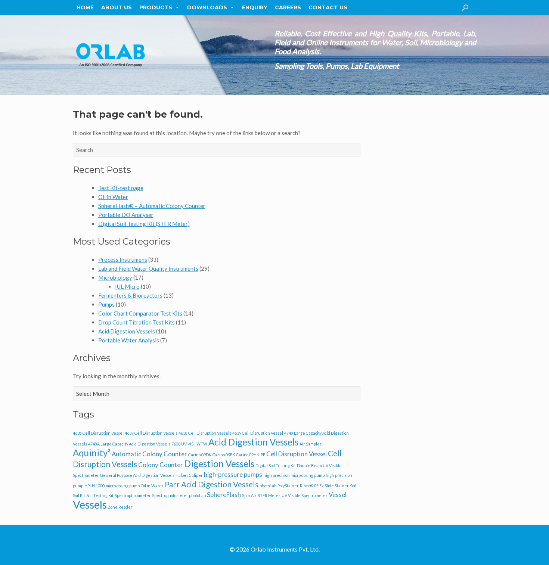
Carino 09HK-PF (250, 454)
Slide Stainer (337, 485)
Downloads (207, 7)
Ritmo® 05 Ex (311, 485)
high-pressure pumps (233, 474)
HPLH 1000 (94, 485)
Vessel (338, 495)
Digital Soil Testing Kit (275, 465)
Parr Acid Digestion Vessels (211, 484)
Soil (353, 485)
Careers (288, 7)
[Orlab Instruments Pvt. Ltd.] (110, 55)
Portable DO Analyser (125, 214)
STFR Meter (269, 495)
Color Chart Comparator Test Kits (140, 313)
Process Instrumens (122, 259)
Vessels (90, 504)
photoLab (268, 485)
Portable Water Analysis (128, 340)
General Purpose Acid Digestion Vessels (137, 475)
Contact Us (327, 7)
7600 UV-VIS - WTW (189, 443)
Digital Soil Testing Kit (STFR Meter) (144, 223)
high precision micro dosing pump (294, 475)
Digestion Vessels (219, 463)
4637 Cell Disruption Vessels (151, 433)
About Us (116, 7)
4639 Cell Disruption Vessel (257, 433)
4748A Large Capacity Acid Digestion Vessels (129, 443)
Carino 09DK (199, 454)
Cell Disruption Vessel (296, 454)
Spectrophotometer (133, 495)
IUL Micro (127, 286)
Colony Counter (160, 465)
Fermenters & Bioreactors (130, 295)
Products (155, 7)
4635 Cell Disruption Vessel (98, 433)
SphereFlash (224, 495)
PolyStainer (288, 485)
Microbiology (115, 277)
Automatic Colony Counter (149, 454)
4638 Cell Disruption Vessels (205, 433)
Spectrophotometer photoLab (179, 495)
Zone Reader (120, 507)
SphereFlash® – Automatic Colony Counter (151, 205)
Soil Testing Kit (100, 495)
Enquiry (254, 7)
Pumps (106, 304)
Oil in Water (113, 196)
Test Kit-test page (120, 187)
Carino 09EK (224, 454)
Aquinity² (92, 452)
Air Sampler (311, 443)
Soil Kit (79, 495)
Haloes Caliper (189, 475)
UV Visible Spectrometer (305, 495)
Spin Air (249, 495)
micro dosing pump (123, 485)
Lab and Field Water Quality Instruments (148, 268)
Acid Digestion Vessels (126, 331)
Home (85, 7)
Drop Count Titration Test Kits (136, 322)
